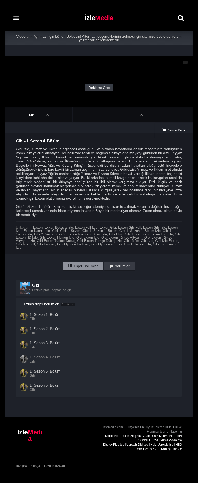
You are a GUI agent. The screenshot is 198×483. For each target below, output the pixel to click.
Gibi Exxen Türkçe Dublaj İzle (99, 241)
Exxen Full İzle (86, 227)
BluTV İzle (143, 436)
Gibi (55, 231)
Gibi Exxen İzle (87, 237)
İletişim (21, 466)
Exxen (38, 227)
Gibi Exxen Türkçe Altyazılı (121, 237)
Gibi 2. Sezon (44, 234)
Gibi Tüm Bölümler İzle (134, 244)
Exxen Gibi (108, 227)
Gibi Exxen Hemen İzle (57, 237)
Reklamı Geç (99, 87)
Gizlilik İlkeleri (54, 466)
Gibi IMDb (131, 241)
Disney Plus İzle (113, 444)
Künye (35, 466)
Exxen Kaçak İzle (36, 231)
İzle (99, 17)
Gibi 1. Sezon (70, 231)
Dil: (32, 115)
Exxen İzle (127, 436)
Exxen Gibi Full (129, 227)
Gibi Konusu (46, 244)
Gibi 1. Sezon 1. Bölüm (99, 231)
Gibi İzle (147, 241)
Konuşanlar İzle (171, 449)
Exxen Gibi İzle (154, 227)
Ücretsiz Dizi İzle (137, 444)
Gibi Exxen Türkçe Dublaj (56, 241)
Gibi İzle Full (25, 244)
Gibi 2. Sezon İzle (69, 234)
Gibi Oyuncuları (102, 244)
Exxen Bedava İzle (59, 227)
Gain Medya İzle (163, 436)
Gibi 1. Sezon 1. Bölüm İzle (140, 231)
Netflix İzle (112, 436)
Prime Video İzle (171, 440)
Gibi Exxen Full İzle (158, 234)
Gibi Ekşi (116, 234)
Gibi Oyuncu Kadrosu (73, 244)
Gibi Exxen (133, 234)
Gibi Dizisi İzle (96, 234)
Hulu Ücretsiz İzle (162, 444)
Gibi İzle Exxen (166, 241)
